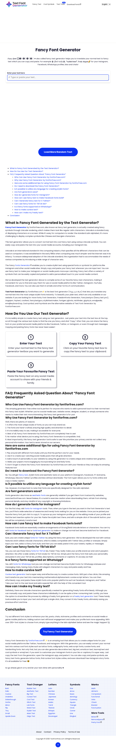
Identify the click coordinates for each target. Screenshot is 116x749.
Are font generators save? (26, 192)
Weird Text (31, 708)
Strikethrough (10, 699)
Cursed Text (31, 697)
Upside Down (10, 716)
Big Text (30, 694)
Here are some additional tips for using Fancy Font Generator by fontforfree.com (50, 183)
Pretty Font (95, 722)
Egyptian (51, 713)
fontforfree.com (35, 640)
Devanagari (52, 716)
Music (72, 694)
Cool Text (30, 699)
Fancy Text (37, 4)
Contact (47, 732)
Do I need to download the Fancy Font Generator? (36, 186)
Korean (51, 699)
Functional (95, 697)
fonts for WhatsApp (22, 564)
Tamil (50, 705)
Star (71, 688)
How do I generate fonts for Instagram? (32, 195)
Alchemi (94, 691)
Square (72, 702)
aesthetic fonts (39, 495)
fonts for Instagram (33, 508)
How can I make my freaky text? (28, 212)
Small (7, 713)
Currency (73, 699)
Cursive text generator (15, 574)
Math (93, 688)
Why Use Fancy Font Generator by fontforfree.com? (37, 180)
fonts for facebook (18, 530)
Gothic (8, 702)
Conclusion (15, 215)
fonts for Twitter (37, 537)
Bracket (94, 705)
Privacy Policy (60, 732)
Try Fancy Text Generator (58, 631)
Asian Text (31, 713)
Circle (72, 708)
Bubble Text (31, 688)
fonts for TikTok (38, 551)
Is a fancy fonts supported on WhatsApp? (33, 206)
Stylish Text (31, 711)
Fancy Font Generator (15, 227)
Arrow (72, 691)
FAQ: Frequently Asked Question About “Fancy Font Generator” (38, 174)
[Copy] (52, 109)
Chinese (51, 694)
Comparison (96, 694)
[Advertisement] (58, 27)
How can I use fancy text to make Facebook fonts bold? (39, 198)
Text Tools (61, 4)
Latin (50, 688)
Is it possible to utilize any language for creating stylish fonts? (41, 189)
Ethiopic (51, 711)
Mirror (7, 705)
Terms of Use (74, 732)
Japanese (52, 697)
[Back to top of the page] (58, 745)
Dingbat (73, 716)
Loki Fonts (30, 705)
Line (71, 713)
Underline (9, 697)
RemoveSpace (97, 719)
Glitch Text (31, 702)
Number (51, 691)
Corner (72, 711)
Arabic (50, 702)
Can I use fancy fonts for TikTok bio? (30, 203)
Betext (94, 717)
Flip (6, 708)
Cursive (8, 694)
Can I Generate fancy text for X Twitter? (32, 200)
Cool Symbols (49, 4)
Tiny (7, 711)
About (39, 732)
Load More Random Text (58, 152)
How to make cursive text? (26, 209)
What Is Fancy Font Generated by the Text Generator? (34, 168)
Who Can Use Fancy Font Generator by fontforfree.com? (39, 177)
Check (94, 702)
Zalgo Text (31, 716)
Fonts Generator (22, 265)
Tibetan (51, 708)
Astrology (73, 697)
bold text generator (42, 530)
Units (93, 699)
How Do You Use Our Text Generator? (26, 171)
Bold (7, 688)
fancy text (23, 475)
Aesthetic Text (32, 691)
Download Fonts (73, 4)
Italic (7, 691)
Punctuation (96, 708)
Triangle (73, 705)
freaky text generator (84, 596)
